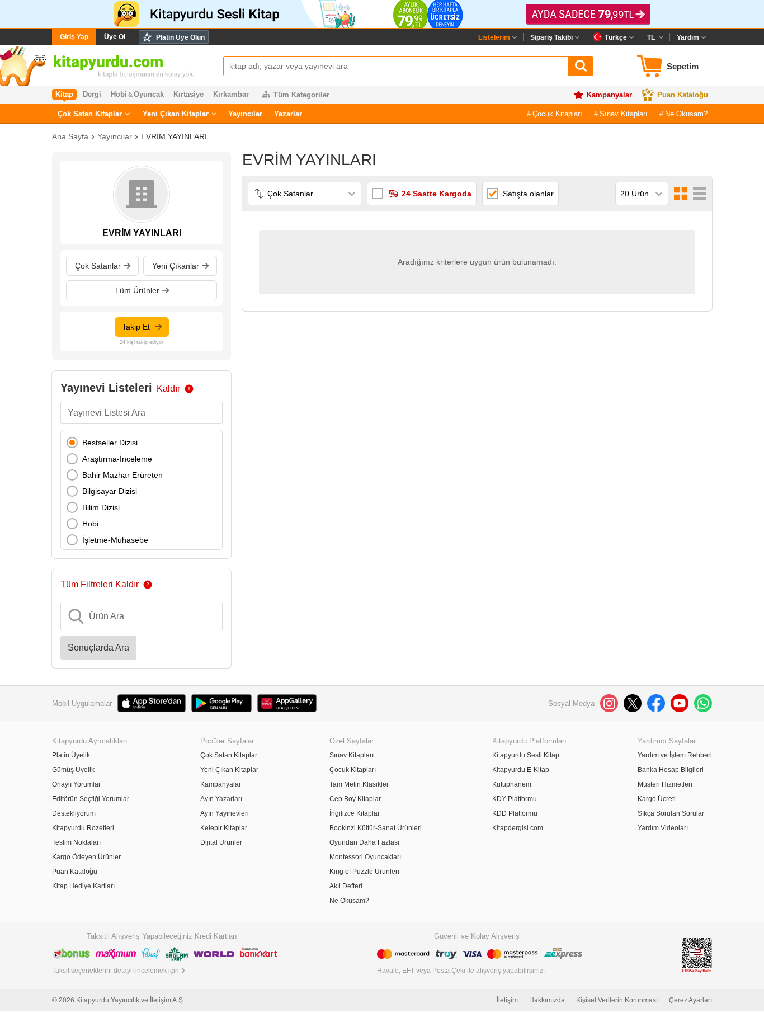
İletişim (507, 1000)
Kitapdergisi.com (517, 828)
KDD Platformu (514, 813)
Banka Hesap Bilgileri (671, 770)
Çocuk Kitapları (557, 114)
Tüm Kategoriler (301, 95)
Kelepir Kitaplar (223, 828)
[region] (141, 489)
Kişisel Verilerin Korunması (617, 1000)
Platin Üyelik (71, 755)
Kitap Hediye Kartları (83, 886)
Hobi (90, 523)
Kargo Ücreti (657, 799)
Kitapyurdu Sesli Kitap (525, 755)
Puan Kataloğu (682, 95)
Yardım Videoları (663, 828)
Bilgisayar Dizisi (109, 491)
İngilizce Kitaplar (354, 813)
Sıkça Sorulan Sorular (671, 813)
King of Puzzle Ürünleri (364, 872)
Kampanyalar (609, 95)
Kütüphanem (511, 784)
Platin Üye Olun (180, 37)
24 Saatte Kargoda (436, 193)
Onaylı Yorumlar (76, 784)
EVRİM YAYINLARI (174, 136)
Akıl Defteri (345, 886)
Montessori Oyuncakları (365, 857)
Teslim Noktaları (76, 842)
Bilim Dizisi (101, 507)
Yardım (688, 37)
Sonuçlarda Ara (98, 647)
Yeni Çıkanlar (175, 265)
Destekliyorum (74, 813)
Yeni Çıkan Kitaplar (176, 114)
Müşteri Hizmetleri (665, 784)
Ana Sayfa (70, 136)
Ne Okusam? (686, 114)
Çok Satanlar (98, 265)
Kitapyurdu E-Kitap (520, 770)
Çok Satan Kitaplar (90, 114)
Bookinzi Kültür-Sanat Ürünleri (375, 828)
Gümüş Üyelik (73, 770)
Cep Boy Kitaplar (355, 799)
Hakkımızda (547, 1000)
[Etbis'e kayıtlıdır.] (697, 954)
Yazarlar (288, 114)
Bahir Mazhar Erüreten (122, 474)
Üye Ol (114, 37)
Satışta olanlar (528, 193)
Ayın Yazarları (221, 799)
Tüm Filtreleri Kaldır (99, 584)
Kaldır (168, 388)
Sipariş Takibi (551, 37)
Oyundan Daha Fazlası (364, 842)
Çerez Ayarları (690, 1000)
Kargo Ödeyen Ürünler (86, 857)
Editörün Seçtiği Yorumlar (90, 799)
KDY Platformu (514, 799)
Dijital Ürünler (221, 842)
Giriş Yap (74, 37)
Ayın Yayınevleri (224, 813)
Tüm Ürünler (137, 290)
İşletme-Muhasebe (115, 539)
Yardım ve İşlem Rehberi (675, 755)
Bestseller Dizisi (110, 442)
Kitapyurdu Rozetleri (83, 828)
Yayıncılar (245, 114)
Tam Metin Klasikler (359, 784)
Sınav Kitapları (624, 114)
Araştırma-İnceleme (117, 458)
